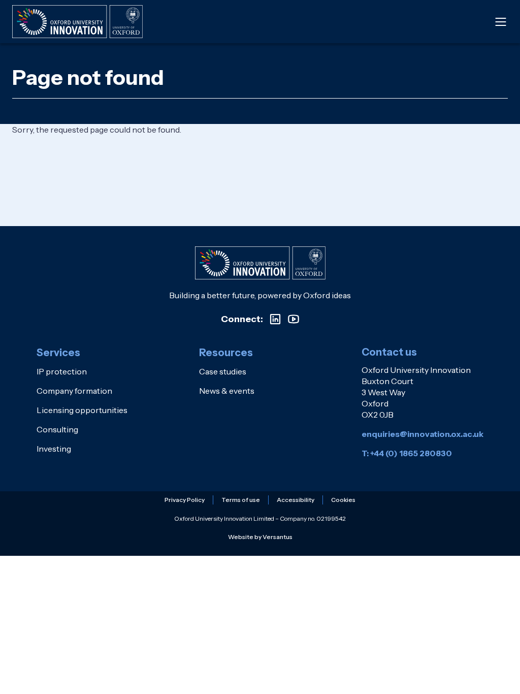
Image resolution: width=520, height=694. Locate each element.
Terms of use (240, 499)
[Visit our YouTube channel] (293, 319)
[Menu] (501, 22)
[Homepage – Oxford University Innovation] (77, 21)
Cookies (343, 499)
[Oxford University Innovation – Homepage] (260, 262)
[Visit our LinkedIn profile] (275, 319)
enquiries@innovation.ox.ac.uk (422, 434)
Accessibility (295, 499)
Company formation (74, 391)
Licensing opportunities (82, 410)
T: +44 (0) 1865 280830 (407, 453)
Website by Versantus (260, 537)
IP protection (62, 371)
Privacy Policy (185, 499)
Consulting (57, 429)
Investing (54, 449)
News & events (226, 391)
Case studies (222, 371)
